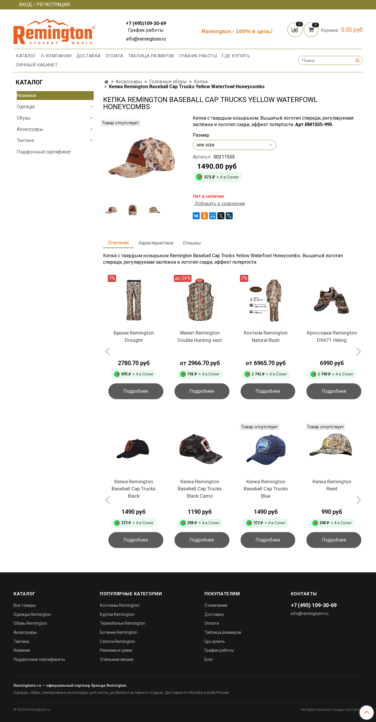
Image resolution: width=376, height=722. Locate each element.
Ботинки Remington (118, 632)
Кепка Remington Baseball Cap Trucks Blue (266, 489)
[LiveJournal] (229, 215)
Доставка (88, 56)
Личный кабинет (37, 65)
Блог (209, 659)
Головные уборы (168, 81)
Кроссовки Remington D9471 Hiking (332, 336)
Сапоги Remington (117, 641)
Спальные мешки (116, 659)
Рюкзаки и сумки (116, 650)
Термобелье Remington (122, 623)
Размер (201, 135)
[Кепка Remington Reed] (331, 449)
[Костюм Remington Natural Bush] (266, 300)
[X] (220, 215)
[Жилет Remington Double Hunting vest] (199, 300)
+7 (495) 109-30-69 (314, 605)
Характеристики (155, 243)
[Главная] (106, 82)
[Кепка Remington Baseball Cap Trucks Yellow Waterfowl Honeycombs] (143, 159)
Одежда (26, 106)
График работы (146, 30)
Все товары (25, 605)
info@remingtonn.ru (309, 613)
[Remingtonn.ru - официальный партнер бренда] (54, 30)
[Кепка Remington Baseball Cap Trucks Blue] (266, 449)
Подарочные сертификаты (39, 659)
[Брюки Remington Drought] (133, 300)
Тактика (25, 140)
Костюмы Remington (120, 605)
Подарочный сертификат (44, 152)
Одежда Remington (32, 614)
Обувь (24, 118)
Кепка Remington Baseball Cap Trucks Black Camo (200, 489)
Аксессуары (129, 81)
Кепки (201, 81)
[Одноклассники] (204, 215)
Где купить (236, 56)
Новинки (26, 95)
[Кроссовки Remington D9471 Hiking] (331, 300)
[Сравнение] (295, 29)
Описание (118, 242)
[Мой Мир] (212, 215)
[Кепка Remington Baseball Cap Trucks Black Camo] (199, 449)
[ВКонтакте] (196, 215)
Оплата (114, 56)
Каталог (26, 56)
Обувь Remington (30, 623)
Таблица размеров (151, 56)
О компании (56, 56)
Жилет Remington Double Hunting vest (200, 336)
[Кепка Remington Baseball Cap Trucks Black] (133, 449)
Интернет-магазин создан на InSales (331, 710)
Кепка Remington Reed (332, 485)
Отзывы (192, 243)
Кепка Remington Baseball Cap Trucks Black (134, 489)
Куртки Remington (117, 614)
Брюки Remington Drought (134, 336)
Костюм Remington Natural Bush (266, 336)
